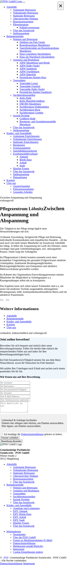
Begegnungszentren (23, 479)
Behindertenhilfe (15, 318)
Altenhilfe (12, 315)
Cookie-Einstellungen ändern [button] (28, 552)
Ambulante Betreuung (24, 467)
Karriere (11, 324)
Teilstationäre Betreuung (25, 470)
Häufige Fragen (21, 523)
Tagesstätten (19, 493)
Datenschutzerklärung (32, 434)
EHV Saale (19, 520)
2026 (6, 557)
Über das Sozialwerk (23, 481)
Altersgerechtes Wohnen (25, 476)
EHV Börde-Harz (22, 514)
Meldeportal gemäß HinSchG (28, 546)
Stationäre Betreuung (24, 473)
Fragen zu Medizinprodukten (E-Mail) (32, 540)
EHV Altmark (20, 511)
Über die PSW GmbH (24, 537)
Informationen (14, 531)
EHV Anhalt (19, 517)
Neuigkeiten (19, 534)
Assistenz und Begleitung (26, 490)
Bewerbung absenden (11, 441)
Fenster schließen (9, 438)
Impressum (18, 549)
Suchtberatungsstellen (24, 496)
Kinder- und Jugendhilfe (19, 321)
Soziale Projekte (21, 499)
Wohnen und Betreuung (25, 487)
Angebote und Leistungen (26, 508)
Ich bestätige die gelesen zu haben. (33, 434)
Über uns (11, 327)
